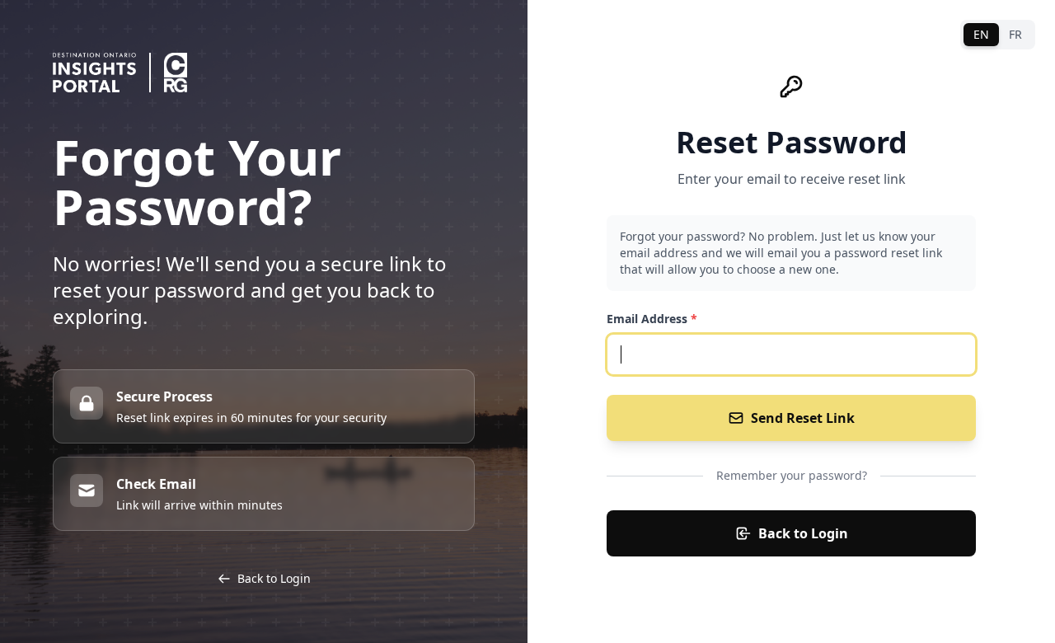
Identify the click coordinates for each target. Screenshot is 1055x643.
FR (1015, 34)
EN (981, 34)
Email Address (652, 318)
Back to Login (803, 533)
